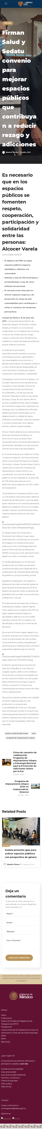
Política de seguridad (9, 1081)
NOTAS (7, 23)
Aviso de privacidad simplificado (13, 1075)
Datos (3, 1015)
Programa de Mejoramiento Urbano (20, 738)
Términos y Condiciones (10, 1078)
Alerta (3, 1039)
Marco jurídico (6, 1084)
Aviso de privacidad (8, 1072)
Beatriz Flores (12, 152)
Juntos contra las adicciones (16, 733)
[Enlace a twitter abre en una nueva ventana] (16, 1119)
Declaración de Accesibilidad (12, 1069)
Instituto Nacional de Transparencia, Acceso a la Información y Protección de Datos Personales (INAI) (19, 1033)
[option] (21, 842)
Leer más (24, 1064)
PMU (34, 733)
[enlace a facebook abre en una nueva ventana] (6, 1119)
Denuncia (5, 1042)
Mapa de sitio (6, 1087)
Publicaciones (6, 1018)
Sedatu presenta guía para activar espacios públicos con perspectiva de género (21, 853)
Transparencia (6, 1027)
